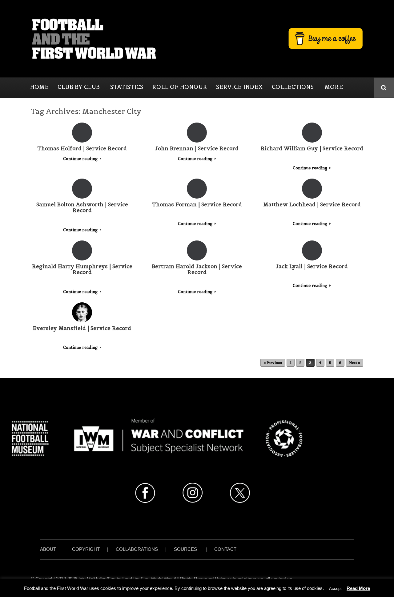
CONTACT (225, 549)
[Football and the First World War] (197, 38)
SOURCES (185, 549)
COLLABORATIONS (137, 549)
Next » (354, 363)
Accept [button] (335, 588)
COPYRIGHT (86, 549)
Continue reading (81, 158)
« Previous (272, 363)
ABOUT (48, 549)
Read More (358, 588)
